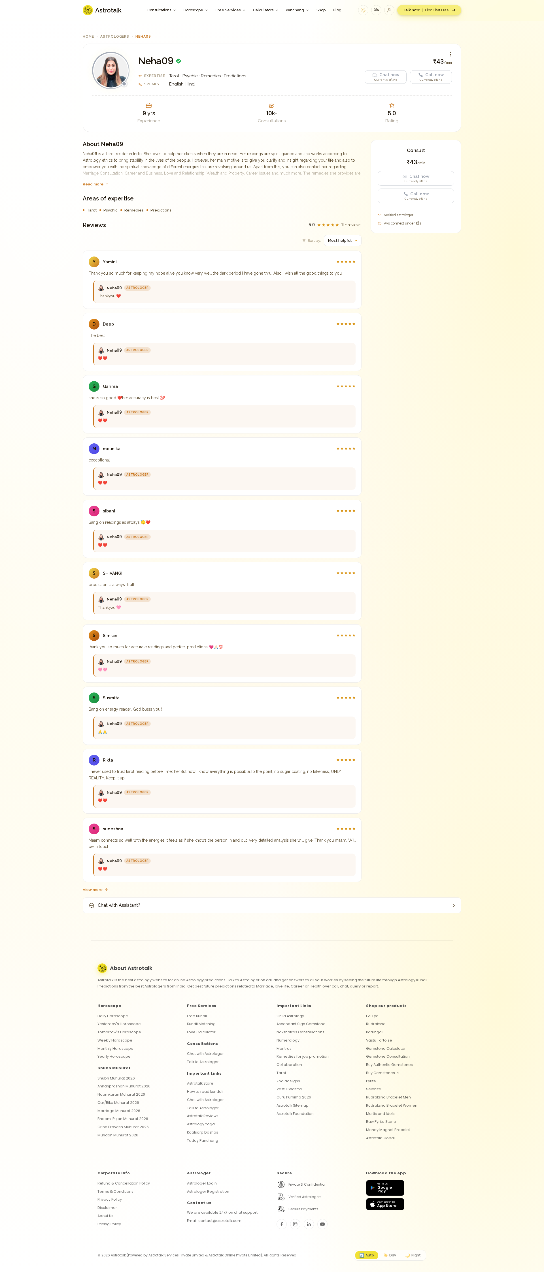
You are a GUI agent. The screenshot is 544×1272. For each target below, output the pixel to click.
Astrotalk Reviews (202, 1115)
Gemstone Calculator (386, 1048)
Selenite (373, 1089)
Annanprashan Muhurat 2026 (123, 1086)
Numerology (288, 1040)
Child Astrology (290, 1016)
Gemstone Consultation (388, 1056)
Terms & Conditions (115, 1191)
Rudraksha (376, 1023)
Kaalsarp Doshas (202, 1132)
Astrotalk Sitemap (293, 1105)
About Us (105, 1215)
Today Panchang (202, 1140)
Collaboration (289, 1064)
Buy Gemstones (380, 1072)
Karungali (374, 1032)
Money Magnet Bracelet (388, 1129)
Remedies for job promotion (303, 1056)
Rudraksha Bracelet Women (391, 1105)
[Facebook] (282, 1224)
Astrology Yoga (201, 1124)
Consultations (159, 10)
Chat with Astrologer (205, 1053)
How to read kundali (205, 1091)
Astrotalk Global (380, 1138)
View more (93, 889)
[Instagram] (295, 1224)
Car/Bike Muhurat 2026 (118, 1102)
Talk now (426, 10)
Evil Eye (372, 1016)
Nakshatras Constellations (300, 1032)
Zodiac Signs (288, 1081)
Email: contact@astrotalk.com (214, 1220)
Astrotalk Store (200, 1083)
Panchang (295, 10)
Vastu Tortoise (379, 1040)
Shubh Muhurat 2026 (116, 1078)
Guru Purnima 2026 (294, 1097)
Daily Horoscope (112, 1016)
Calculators (263, 10)
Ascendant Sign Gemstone (301, 1023)
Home (88, 37)
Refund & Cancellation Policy (123, 1183)
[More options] (450, 54)
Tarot (281, 1072)
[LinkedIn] (309, 1224)
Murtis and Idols (380, 1113)
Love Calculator (201, 1032)
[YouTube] (322, 1224)
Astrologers (114, 37)
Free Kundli (197, 1016)
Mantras (284, 1048)
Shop (321, 10)
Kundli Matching (201, 1023)
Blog (337, 10)
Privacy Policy (109, 1199)
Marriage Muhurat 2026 (118, 1110)
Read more (93, 184)
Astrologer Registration (208, 1191)
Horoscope (193, 10)
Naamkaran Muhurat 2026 (121, 1094)
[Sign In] (389, 10)
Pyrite (371, 1081)
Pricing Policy (109, 1224)
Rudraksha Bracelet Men (388, 1097)
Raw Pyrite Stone (381, 1121)
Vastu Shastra (289, 1089)
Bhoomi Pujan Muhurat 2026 (122, 1118)
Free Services (228, 10)
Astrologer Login (202, 1183)
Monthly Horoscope (115, 1048)
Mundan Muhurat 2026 (117, 1135)
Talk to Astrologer (203, 1061)
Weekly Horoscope (114, 1040)
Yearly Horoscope (114, 1056)
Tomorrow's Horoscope (119, 1032)
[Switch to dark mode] (363, 10)
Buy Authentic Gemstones (389, 1064)
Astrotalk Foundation (295, 1113)
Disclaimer (107, 1207)
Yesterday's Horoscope (119, 1023)
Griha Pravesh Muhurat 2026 (123, 1127)
